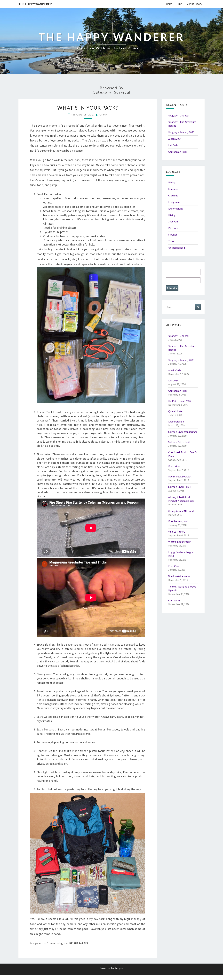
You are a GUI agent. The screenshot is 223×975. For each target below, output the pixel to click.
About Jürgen (194, 4)
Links (179, 4)
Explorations (175, 208)
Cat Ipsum (174, 600)
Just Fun (173, 221)
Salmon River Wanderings (182, 431)
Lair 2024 (173, 145)
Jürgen (103, 114)
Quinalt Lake (175, 411)
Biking (171, 182)
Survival (172, 234)
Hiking (172, 215)
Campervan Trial (177, 151)
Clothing (173, 195)
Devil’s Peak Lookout (179, 476)
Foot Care (173, 566)
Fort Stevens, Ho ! (178, 521)
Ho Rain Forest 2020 (179, 401)
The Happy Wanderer (35, 4)
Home (169, 4)
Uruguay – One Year (178, 115)
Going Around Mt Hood (181, 511)
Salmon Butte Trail (179, 442)
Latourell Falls (176, 421)
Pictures (173, 228)
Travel (171, 241)
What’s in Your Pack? (87, 108)
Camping (173, 189)
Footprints (174, 466)
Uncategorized (176, 247)
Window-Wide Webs (179, 576)
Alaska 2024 (174, 138)
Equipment (174, 202)
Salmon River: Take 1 (179, 486)
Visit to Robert (176, 531)
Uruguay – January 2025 (181, 132)
